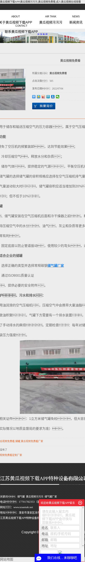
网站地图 (6, 559)
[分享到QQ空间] (38, 96)
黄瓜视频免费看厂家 (32, 441)
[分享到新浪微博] (43, 96)
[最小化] (80, 503)
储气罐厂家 (51, 496)
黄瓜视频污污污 (50, 19)
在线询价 (43, 106)
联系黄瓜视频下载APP (21, 28)
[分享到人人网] (53, 96)
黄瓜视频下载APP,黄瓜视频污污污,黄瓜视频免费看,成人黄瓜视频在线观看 (40, 1)
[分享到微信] (57, 96)
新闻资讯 (76, 19)
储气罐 (21, 496)
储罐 (17, 441)
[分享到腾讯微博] (48, 96)
